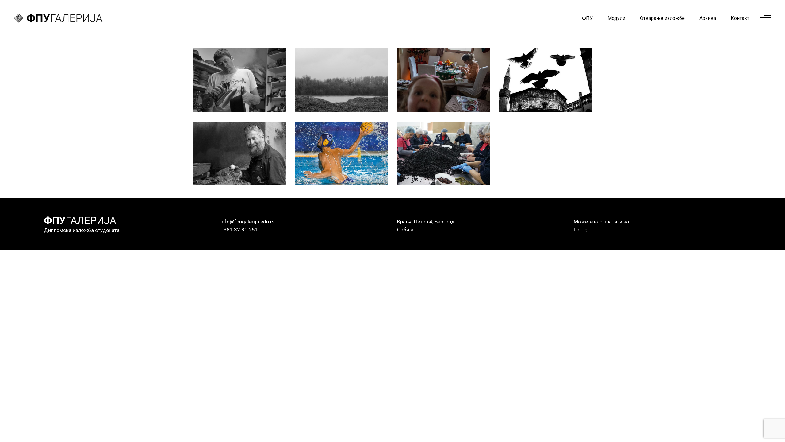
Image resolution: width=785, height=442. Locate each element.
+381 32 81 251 (239, 230)
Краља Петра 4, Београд (425, 222)
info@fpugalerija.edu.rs (247, 222)
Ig (585, 230)
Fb (576, 230)
